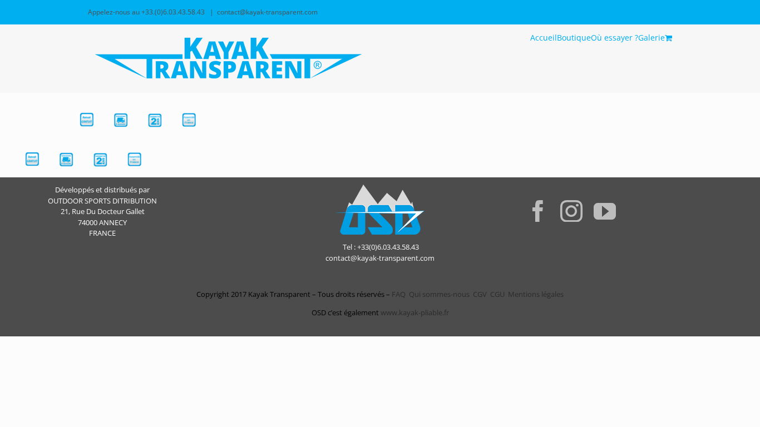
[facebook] (538, 211)
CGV (480, 294)
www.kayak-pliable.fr (415, 312)
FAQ (398, 294)
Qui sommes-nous (439, 294)
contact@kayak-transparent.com (267, 12)
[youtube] (605, 211)
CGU (497, 294)
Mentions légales (536, 294)
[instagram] (571, 211)
